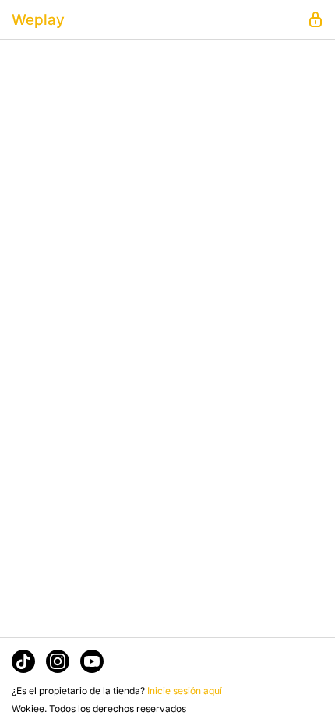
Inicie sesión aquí (184, 690)
